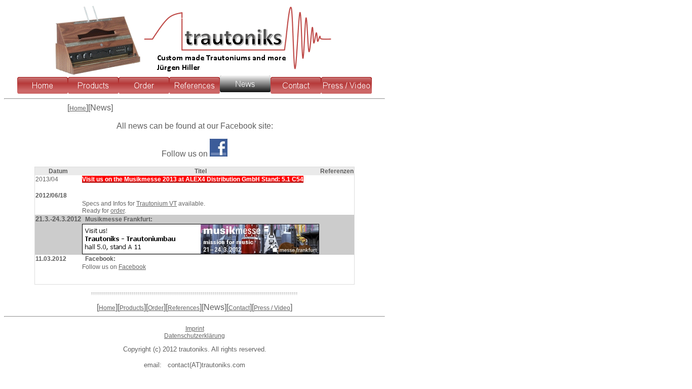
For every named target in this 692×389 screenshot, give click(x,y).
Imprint (194, 328)
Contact (239, 308)
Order (156, 308)
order (117, 210)
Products (132, 308)
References (184, 308)
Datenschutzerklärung (194, 335)
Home (77, 108)
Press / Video (272, 308)
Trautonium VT (156, 203)
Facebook (132, 266)
